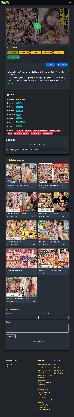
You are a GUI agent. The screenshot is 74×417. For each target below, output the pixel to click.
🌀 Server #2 (24, 53)
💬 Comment (62, 65)
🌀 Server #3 (35, 53)
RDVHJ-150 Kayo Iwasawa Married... (50, 185)
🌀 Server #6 (59, 53)
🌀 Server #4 (47, 53)
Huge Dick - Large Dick (21, 133)
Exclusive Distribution (40, 130)
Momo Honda (20, 122)
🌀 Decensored (13, 57)
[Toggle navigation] (70, 2)
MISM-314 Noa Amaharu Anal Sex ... (19, 299)
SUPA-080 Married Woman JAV (48, 213)
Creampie (28, 130)
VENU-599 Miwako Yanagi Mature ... (19, 213)
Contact (57, 367)
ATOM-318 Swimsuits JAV (15, 270)
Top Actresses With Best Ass (44, 371)
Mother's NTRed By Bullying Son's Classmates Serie (44, 407)
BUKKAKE (20, 130)
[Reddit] (39, 144)
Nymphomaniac (36, 133)
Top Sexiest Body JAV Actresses (45, 376)
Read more (12, 83)
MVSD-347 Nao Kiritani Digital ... (49, 242)
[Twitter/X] (30, 144)
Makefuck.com (59, 373)
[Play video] (37, 26)
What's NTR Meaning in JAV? (43, 389)
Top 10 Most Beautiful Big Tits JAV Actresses (45, 382)
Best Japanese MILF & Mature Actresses (45, 394)
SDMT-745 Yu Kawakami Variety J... (50, 270)
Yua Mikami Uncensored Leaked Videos (45, 400)
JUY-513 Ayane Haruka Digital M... (18, 185)
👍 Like (50, 65)
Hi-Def (10, 133)
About (56, 364)
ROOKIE (19, 126)
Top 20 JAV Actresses (45, 364)
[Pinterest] (44, 144)
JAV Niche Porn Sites (61, 370)
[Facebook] (35, 144)
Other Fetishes (47, 133)
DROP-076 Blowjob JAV (14, 242)
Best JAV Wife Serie (44, 367)
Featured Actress (55, 130)
